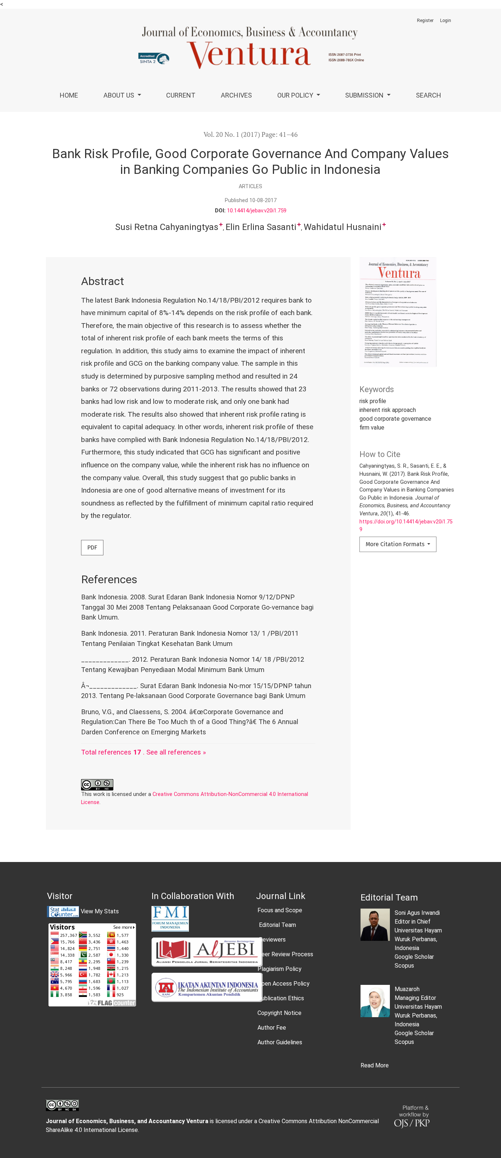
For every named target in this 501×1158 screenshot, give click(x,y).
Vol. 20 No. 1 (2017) (232, 134)
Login (445, 20)
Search (428, 95)
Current (180, 95)
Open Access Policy (283, 983)
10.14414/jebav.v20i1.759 (256, 210)
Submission (365, 95)
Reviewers (271, 939)
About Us (119, 95)
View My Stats (100, 911)
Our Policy (296, 95)
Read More (375, 1065)
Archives (236, 95)
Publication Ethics (280, 998)
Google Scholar (414, 956)
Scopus (404, 965)
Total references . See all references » (143, 752)
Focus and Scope (279, 910)
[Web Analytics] (63, 911)
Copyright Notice (279, 1012)
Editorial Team (276, 924)
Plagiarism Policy (279, 968)
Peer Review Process (285, 954)
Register (425, 20)
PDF (92, 547)
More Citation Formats (396, 544)
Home (69, 95)
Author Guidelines (279, 1042)
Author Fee (271, 1027)
